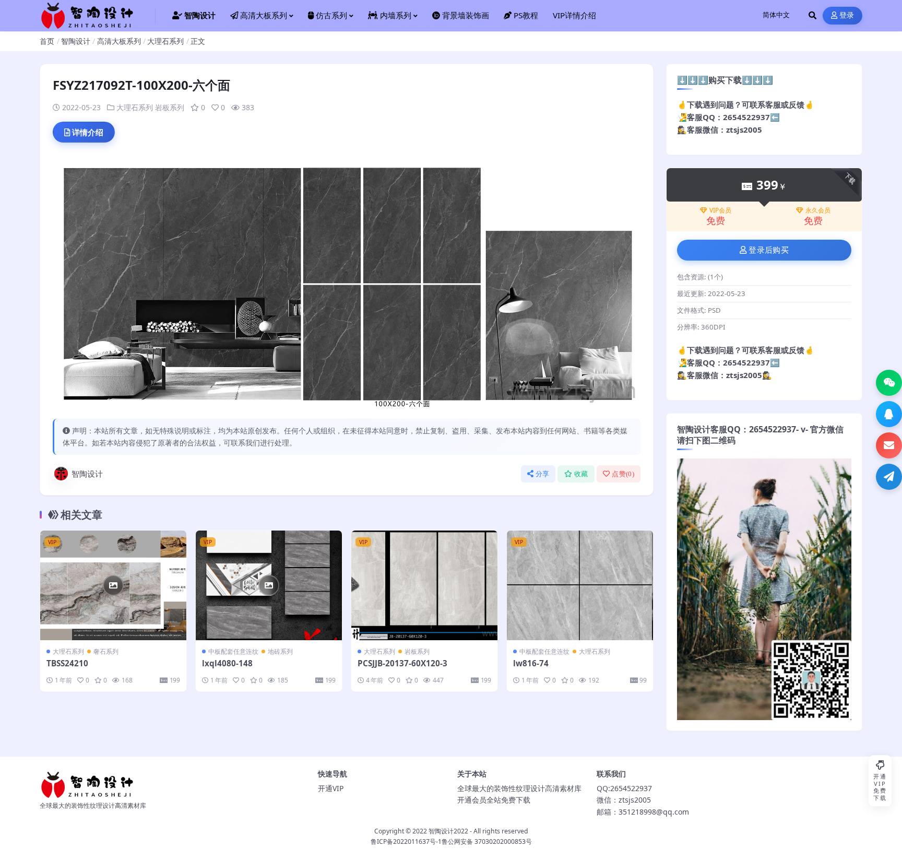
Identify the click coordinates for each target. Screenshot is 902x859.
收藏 (581, 474)
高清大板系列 (119, 41)
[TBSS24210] (113, 585)
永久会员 (817, 210)
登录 (846, 15)
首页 (47, 41)
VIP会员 (720, 210)
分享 (543, 474)
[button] (889, 383)
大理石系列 (165, 41)
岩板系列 (169, 107)
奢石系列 (105, 651)
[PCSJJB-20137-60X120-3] (424, 585)
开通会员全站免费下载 (493, 800)
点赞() (623, 474)
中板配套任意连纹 (233, 651)
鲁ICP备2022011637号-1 (406, 841)
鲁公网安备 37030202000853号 (487, 841)
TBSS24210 (67, 663)
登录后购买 (769, 250)
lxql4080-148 (227, 663)
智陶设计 (75, 41)
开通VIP (330, 788)
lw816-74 (531, 663)
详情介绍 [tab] (87, 132)
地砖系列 (280, 651)
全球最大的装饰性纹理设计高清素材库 (519, 788)
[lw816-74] (580, 585)
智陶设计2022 (448, 831)
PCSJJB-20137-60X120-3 (402, 663)
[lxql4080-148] (269, 585)
